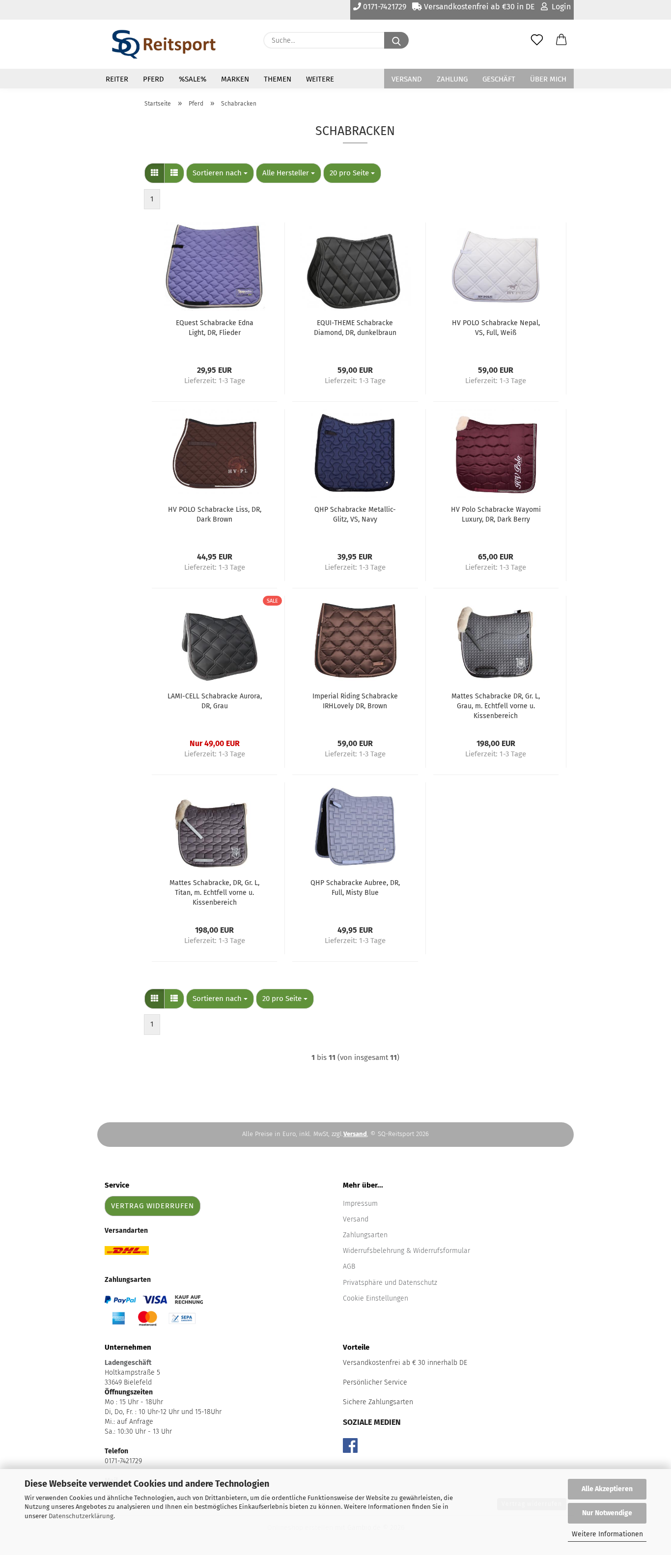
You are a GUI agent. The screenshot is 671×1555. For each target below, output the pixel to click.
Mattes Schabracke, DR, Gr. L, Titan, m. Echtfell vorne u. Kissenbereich (214, 893)
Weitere (320, 79)
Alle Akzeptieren (607, 1489)
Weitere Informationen (607, 1534)
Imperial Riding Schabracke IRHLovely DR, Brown (355, 701)
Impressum (360, 1203)
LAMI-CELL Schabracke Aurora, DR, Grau (215, 701)
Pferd (153, 79)
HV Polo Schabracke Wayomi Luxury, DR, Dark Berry (496, 514)
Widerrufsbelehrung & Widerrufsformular (406, 1251)
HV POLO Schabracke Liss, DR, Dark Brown (214, 514)
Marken (235, 79)
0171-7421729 (383, 6)
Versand (406, 79)
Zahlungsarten (365, 1235)
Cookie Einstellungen (375, 1298)
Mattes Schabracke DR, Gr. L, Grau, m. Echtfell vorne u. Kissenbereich (495, 706)
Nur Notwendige (607, 1513)
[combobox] (220, 173)
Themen (277, 79)
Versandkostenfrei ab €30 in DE (478, 6)
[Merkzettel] (537, 40)
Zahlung (452, 79)
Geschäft (498, 79)
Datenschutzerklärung (81, 1516)
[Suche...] (396, 40)
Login (559, 6)
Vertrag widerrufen (152, 1205)
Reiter (117, 79)
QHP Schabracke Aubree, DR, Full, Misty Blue (355, 888)
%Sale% (192, 79)
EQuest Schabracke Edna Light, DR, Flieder (214, 328)
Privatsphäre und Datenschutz (390, 1282)
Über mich (548, 79)
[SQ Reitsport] (164, 44)
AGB (349, 1266)
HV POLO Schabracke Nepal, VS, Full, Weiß (496, 328)
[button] (561, 40)
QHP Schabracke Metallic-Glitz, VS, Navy (355, 514)
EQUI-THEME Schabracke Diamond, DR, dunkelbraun (355, 328)
